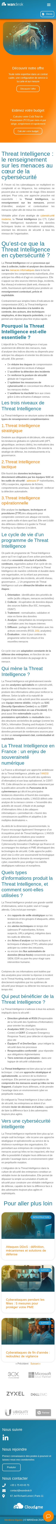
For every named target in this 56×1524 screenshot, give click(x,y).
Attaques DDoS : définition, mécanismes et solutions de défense (26, 1250)
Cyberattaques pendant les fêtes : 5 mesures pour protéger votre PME (25, 1303)
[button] (49, 4)
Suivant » (35, 1363)
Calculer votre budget (28, 131)
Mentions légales (13, 1520)
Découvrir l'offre (28, 88)
